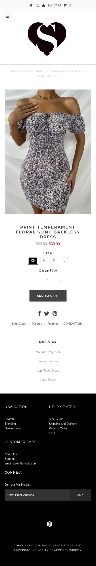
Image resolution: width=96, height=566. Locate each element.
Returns (53, 323)
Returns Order (58, 428)
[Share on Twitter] (46, 314)
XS (33, 260)
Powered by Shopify (65, 550)
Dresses (26, 71)
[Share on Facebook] (39, 314)
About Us (11, 454)
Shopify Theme (66, 545)
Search (9, 419)
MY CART (59, 5)
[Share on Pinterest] (54, 314)
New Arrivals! (13, 428)
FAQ (52, 433)
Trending (10, 423)
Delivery (37, 323)
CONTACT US (72, 323)
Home (13, 71)
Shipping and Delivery (63, 423)
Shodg (47, 545)
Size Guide (19, 323)
